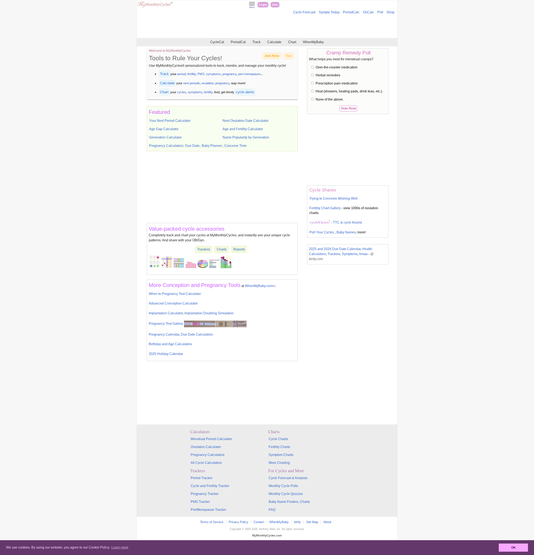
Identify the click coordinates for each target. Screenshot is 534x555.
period (181, 74)
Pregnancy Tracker (205, 494)
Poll (380, 12)
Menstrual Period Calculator (211, 439)
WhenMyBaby (313, 42)
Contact (258, 522)
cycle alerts (245, 92)
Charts (222, 249)
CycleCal (217, 42)
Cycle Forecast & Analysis (288, 478)
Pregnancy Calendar (164, 334)
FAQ (272, 509)
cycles (181, 92)
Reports (239, 249)
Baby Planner (212, 145)
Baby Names (346, 232)
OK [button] (513, 547)
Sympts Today (329, 12)
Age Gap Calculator (163, 129)
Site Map (312, 522)
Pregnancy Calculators (166, 145)
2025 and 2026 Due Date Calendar (335, 249)
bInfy (297, 522)
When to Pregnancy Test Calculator (175, 294)
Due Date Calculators (197, 334)
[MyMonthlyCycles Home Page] (155, 6)
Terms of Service (211, 522)
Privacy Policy (238, 522)
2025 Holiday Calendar (166, 354)
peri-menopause (249, 74)
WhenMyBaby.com (259, 286)
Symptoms (350, 254)
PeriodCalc (351, 12)
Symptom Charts (281, 455)
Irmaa (363, 254)
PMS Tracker (200, 501)
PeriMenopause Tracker (208, 509)
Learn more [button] (119, 547)
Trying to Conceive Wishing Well (333, 198)
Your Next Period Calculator (169, 120)
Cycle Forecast (304, 12)
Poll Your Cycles (322, 232)
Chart (292, 42)
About (327, 522)
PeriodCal (238, 42)
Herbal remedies (328, 75)
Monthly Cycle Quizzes (286, 494)
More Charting (279, 462)
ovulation (208, 83)
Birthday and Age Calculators (170, 344)
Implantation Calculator (166, 313)
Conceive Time (235, 145)
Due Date (192, 145)
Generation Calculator (165, 137)
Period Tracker (201, 478)
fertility (208, 92)
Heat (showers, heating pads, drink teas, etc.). (349, 91)
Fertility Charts (279, 447)
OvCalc (368, 12)
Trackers (203, 249)
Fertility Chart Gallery (325, 208)
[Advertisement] (267, 26)
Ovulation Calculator (206, 447)
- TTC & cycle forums (346, 222)
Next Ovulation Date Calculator (245, 120)
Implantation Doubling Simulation (209, 313)
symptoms (195, 92)
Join (275, 4)
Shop (390, 12)
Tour (288, 56)
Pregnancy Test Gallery (166, 323)
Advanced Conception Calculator (173, 303)
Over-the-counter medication (337, 67)
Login (263, 4)
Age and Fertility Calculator (243, 129)
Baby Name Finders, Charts (289, 501)
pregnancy (229, 74)
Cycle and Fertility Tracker (210, 486)
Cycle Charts (278, 439)
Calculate (274, 42)
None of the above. (330, 99)
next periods (191, 83)
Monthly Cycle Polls (283, 486)
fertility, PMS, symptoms (204, 74)
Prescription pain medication (337, 83)
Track (256, 42)
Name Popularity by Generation (246, 137)
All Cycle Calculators (206, 462)
